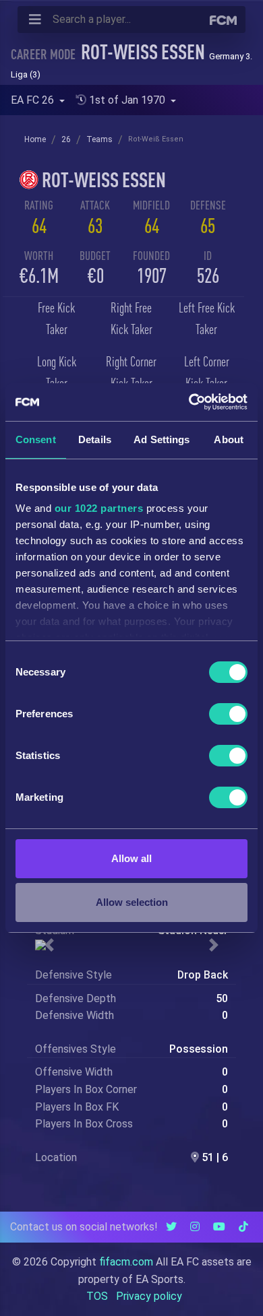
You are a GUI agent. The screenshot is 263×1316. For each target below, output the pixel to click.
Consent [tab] (36, 439)
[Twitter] (171, 1226)
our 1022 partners (99, 508)
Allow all (131, 858)
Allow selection (132, 902)
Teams (99, 139)
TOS (97, 1296)
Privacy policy (149, 1296)
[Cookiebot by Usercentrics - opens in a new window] (189, 402)
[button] (49, 945)
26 (66, 139)
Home (35, 139)
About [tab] (228, 439)
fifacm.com (126, 1261)
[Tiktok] (243, 1226)
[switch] (228, 714)
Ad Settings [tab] (161, 439)
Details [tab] (94, 439)
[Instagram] (195, 1226)
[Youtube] (219, 1226)
